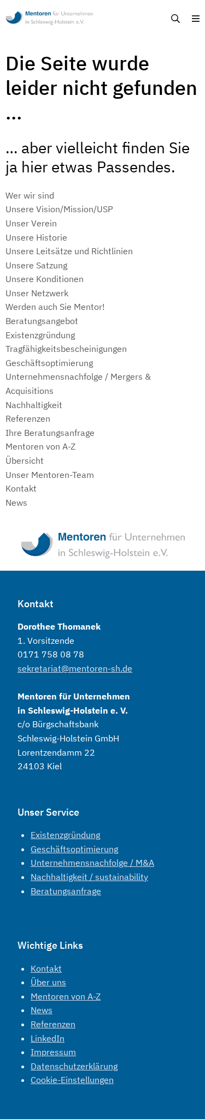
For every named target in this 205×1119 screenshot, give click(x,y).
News (41, 1009)
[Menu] (196, 19)
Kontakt (46, 968)
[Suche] (175, 19)
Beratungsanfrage (66, 890)
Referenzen (53, 1024)
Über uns (48, 982)
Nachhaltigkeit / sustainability (89, 876)
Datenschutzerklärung (74, 1066)
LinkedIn (48, 1038)
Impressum (53, 1051)
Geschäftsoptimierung (74, 848)
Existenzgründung (65, 834)
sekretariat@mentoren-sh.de (74, 668)
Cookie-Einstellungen (72, 1079)
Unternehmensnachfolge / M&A (92, 862)
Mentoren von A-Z (66, 996)
